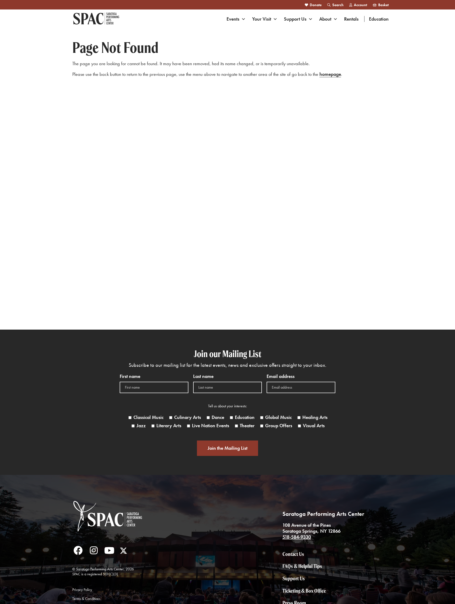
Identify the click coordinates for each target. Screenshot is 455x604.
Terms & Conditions (86, 598)
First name (130, 376)
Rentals (351, 19)
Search (338, 4)
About (325, 19)
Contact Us (293, 554)
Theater (247, 426)
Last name (203, 376)
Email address (281, 376)
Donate (316, 4)
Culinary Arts (187, 417)
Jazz (141, 426)
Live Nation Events (210, 426)
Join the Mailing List (227, 448)
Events (233, 19)
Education (379, 19)
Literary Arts (168, 426)
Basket (383, 4)
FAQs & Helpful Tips (302, 566)
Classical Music (148, 417)
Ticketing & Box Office (304, 590)
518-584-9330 (296, 537)
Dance (218, 417)
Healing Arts (315, 417)
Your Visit (261, 19)
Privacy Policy (82, 589)
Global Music (278, 417)
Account (360, 4)
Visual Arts (314, 426)
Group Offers (278, 426)
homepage (330, 74)
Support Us (295, 19)
